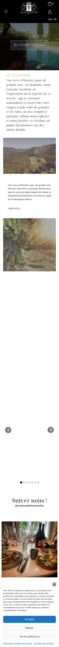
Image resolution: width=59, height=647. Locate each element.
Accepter (29, 619)
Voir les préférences (29, 636)
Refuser (29, 628)
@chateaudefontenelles (29, 505)
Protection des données (44, 643)
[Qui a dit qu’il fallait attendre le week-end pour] (29, 549)
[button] (54, 584)
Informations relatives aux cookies (17, 643)
